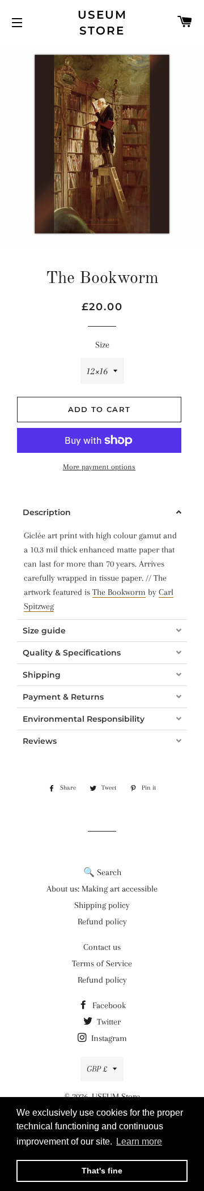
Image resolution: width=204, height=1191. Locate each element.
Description (47, 512)
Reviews (40, 741)
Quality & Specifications (72, 653)
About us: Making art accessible (102, 889)
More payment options (99, 466)
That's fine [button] (102, 1170)
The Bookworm (119, 592)
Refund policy (102, 921)
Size (102, 345)
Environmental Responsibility (83, 719)
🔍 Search (102, 872)
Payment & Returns (63, 697)
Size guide (44, 631)
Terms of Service (102, 963)
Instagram (108, 1038)
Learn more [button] (139, 1141)
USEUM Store (102, 22)
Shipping (42, 675)
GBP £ (97, 1069)
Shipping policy (102, 905)
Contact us (102, 947)
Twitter (108, 1022)
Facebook (108, 1005)
